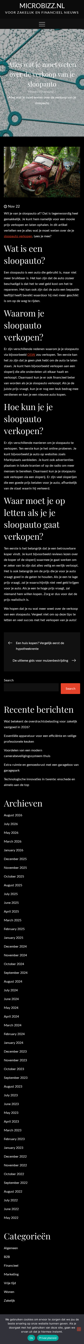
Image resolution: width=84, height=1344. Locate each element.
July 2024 (11, 990)
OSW (31, 354)
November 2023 (15, 1060)
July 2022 (11, 1200)
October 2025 (14, 876)
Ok (31, 1338)
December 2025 (15, 859)
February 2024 (14, 1034)
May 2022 (11, 1217)
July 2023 (11, 1095)
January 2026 (13, 850)
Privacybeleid (47, 1338)
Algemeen (11, 1248)
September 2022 (16, 1182)
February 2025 (14, 929)
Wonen (9, 1292)
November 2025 (15, 867)
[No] (79, 1329)
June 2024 (11, 999)
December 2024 (15, 946)
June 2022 (11, 1209)
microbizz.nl (42, 6)
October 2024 (14, 964)
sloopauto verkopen (18, 236)
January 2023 (13, 1147)
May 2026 (11, 832)
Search (9, 680)
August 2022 (13, 1191)
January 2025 (13, 937)
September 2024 (16, 972)
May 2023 (11, 1112)
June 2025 (11, 902)
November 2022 (15, 1165)
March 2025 (12, 920)
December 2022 (15, 1156)
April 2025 (11, 911)
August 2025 (13, 885)
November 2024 (15, 955)
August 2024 (13, 981)
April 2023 (11, 1121)
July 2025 (11, 894)
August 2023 (13, 1086)
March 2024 (12, 1025)
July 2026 (11, 824)
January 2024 (13, 1042)
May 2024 (11, 1007)
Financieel (11, 1265)
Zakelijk (9, 1300)
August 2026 (13, 815)
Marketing (11, 1274)
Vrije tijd (10, 1283)
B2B (7, 1257)
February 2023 (14, 1139)
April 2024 (11, 1016)
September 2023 (16, 1077)
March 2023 (12, 1130)
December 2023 (15, 1051)
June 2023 (11, 1104)
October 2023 (14, 1069)
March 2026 (12, 841)
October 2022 (14, 1174)
